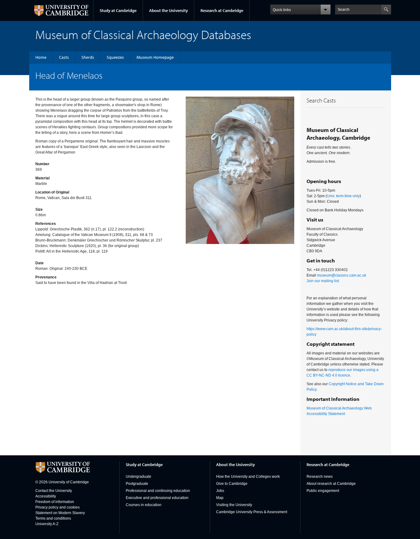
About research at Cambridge (331, 483)
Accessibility (45, 496)
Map (220, 498)
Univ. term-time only (343, 196)
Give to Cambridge (232, 483)
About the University (168, 10)
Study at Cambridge (118, 10)
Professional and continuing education (158, 491)
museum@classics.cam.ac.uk (341, 275)
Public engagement (323, 491)
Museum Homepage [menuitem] (155, 57)
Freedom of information (54, 502)
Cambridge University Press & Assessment (251, 512)
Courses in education (143, 505)
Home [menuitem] (40, 57)
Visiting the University (234, 505)
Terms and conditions (53, 518)
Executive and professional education (157, 498)
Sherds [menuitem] (87, 57)
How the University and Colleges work (248, 476)
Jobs (220, 491)
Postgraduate (137, 483)
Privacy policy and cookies (57, 507)
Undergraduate (138, 476)
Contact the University (53, 491)
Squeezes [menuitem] (115, 57)
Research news (320, 476)
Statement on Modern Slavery (60, 513)
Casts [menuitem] (64, 57)
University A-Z (46, 524)
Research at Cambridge (221, 10)
